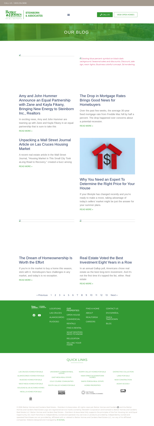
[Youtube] (39, 315)
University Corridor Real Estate (61, 372)
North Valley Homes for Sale (92, 372)
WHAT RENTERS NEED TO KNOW (75, 333)
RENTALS (71, 323)
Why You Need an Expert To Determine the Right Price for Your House (107, 183)
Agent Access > (123, 384)
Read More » (25, 131)
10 (91, 295)
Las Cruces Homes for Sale (31, 372)
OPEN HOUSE (73, 315)
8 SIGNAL (61, 420)
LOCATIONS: (55, 308)
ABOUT (89, 313)
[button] (69, 15)
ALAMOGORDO (56, 317)
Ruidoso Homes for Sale (31, 380)
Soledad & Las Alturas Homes (30, 388)
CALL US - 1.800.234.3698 (15, 3)
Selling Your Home (74, 344)
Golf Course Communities (61, 381)
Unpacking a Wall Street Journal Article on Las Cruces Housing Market (45, 144)
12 (101, 295)
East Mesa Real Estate (61, 377)
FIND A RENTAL (74, 328)
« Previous (42, 295)
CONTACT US (112, 308)
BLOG (109, 323)
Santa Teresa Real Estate (92, 381)
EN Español (112, 313)
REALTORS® (92, 317)
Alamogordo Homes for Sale (30, 376)
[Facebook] (34, 315)
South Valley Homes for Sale (61, 385)
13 (107, 295)
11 (96, 295)
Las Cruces (55, 313)
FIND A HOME (92, 308)
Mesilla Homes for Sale (31, 392)
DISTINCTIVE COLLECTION (123, 372)
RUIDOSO (54, 321)
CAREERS (90, 321)
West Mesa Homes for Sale (31, 384)
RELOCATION (73, 338)
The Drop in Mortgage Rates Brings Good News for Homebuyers (103, 100)
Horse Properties (92, 385)
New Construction (123, 380)
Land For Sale (123, 376)
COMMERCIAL (73, 319)
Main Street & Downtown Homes (92, 376)
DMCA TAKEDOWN (112, 318)
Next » (114, 295)
